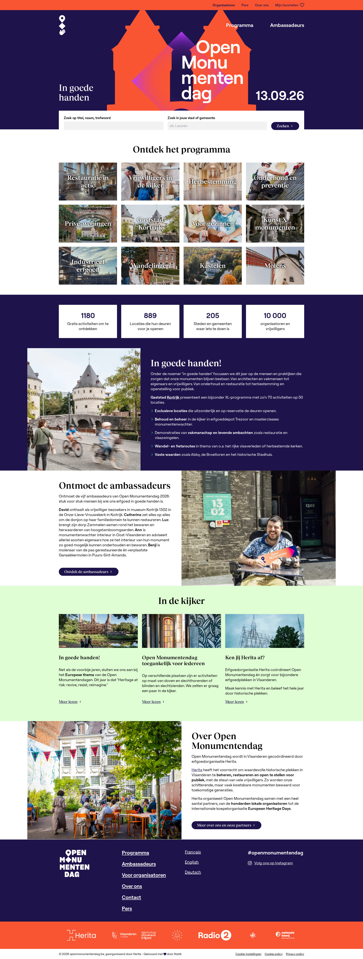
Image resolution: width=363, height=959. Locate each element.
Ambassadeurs (287, 25)
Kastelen (213, 265)
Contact (131, 897)
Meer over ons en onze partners (224, 825)
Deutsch (193, 872)
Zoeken (283, 126)
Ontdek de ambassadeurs (86, 571)
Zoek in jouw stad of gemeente (191, 118)
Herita (197, 769)
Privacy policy (295, 954)
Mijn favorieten (286, 5)
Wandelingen (150, 265)
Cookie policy (274, 954)
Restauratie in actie (88, 181)
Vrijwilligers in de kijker (150, 181)
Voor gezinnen (213, 223)
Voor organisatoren (144, 875)
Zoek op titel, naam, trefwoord (87, 118)
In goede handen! (79, 657)
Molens (275, 265)
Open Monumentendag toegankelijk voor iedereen (173, 660)
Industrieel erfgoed (87, 265)
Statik (178, 954)
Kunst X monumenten (275, 223)
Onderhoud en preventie (275, 181)
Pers (245, 5)
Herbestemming (213, 181)
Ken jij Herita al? (245, 657)
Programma (239, 25)
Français (193, 851)
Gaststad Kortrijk (150, 223)
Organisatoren (224, 5)
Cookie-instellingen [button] (248, 954)
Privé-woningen (88, 223)
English (192, 862)
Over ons (261, 5)
